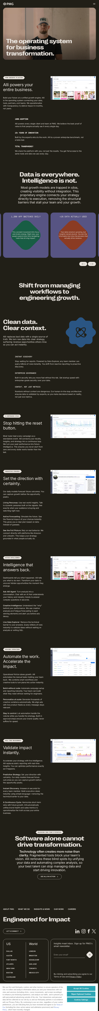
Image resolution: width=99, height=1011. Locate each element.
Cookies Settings (81, 1000)
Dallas (9, 951)
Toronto (33, 968)
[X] (94, 931)
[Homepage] (8, 4)
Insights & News (42, 909)
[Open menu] (94, 4)
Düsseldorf (34, 960)
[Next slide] (92, 264)
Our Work (59, 909)
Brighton (33, 956)
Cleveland (11, 977)
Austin (9, 956)
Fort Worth (11, 960)
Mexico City (34, 973)
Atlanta (10, 964)
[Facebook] (89, 931)
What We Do (24, 909)
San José (33, 964)
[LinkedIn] (77, 931)
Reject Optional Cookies (81, 994)
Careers (72, 909)
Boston (9, 973)
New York (10, 968)
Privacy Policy (75, 977)
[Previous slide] (83, 264)
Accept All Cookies (81, 988)
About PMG (8, 909)
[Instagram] (83, 931)
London (32, 951)
